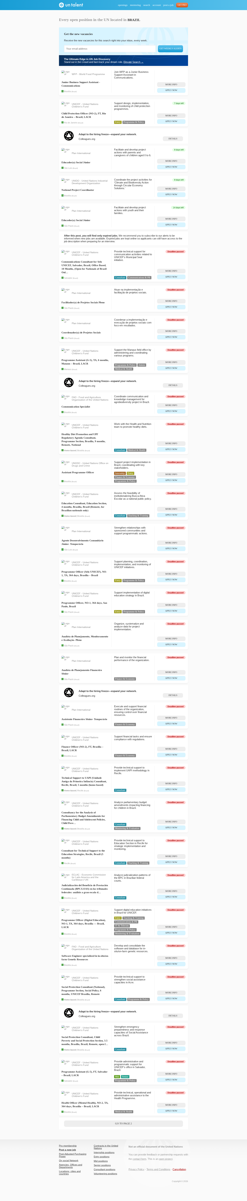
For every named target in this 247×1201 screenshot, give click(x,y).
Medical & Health (123, 369)
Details (173, 139)
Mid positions (101, 1161)
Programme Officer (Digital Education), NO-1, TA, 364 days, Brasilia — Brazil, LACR (83, 923)
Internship (120, 473)
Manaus (67, 369)
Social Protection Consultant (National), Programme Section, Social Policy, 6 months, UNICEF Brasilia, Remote (83, 990)
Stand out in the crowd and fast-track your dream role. (103, 60)
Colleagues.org (87, 139)
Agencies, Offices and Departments (70, 1166)
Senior (125, 1076)
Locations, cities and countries (70, 1172)
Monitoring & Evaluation (127, 828)
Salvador (68, 278)
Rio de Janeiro (70, 123)
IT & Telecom (122, 925)
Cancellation (179, 1169)
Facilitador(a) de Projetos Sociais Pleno (83, 302)
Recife (80, 790)
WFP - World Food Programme (88, 74)
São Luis (68, 168)
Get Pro (182, 5)
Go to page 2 (123, 1123)
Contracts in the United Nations (106, 1147)
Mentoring (135, 5)
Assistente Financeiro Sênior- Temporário (84, 719)
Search (146, 5)
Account (157, 5)
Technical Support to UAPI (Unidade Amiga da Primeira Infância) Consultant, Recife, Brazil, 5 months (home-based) (84, 781)
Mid (117, 1076)
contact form (139, 1158)
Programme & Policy (134, 122)
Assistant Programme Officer (77, 472)
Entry (117, 122)
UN (86, 880)
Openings (123, 5)
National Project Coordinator (77, 190)
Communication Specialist (75, 406)
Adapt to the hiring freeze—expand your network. (108, 134)
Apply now (171, 90)
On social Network (68, 1160)
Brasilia (67, 91)
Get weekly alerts (170, 48)
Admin (141, 365)
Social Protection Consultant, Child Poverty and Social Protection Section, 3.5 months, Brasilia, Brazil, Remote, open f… (84, 1040)
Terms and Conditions (158, 1169)
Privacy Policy (136, 1169)
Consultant (120, 277)
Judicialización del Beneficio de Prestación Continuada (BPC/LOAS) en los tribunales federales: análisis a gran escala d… (84, 889)
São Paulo (69, 226)
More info (171, 84)
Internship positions (104, 1152)
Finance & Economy (125, 477)
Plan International (81, 153)
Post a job (168, 5)
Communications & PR (139, 277)
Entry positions (101, 1156)
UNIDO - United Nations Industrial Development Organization (90, 182)
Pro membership (68, 1146)
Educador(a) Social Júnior (75, 162)
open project (165, 1158)
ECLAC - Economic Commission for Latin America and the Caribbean (89, 877)
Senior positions (102, 1165)
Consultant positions (104, 1169)
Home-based (70, 450)
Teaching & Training (138, 515)
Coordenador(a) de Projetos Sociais (81, 332)
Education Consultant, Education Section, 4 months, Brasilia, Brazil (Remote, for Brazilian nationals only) (84, 507)
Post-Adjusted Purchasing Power (72, 1155)
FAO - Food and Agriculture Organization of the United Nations (90, 398)
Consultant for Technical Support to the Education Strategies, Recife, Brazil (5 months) (83, 854)
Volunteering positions (105, 1173)
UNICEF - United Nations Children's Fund (85, 105)
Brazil (74, 92)
